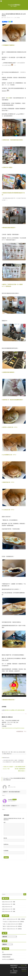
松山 (17, 752)
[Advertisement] (11, 741)
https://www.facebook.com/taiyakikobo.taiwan (13, 728)
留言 (5, 822)
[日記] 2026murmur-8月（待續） (9, 901)
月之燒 (8, 98)
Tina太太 (4, 17)
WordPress (24, 971)
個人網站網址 (6, 850)
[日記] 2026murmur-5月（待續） (9, 909)
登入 (3, 952)
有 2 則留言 (17, 17)
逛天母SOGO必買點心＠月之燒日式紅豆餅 (14, 710)
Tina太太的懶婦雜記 (14, 5)
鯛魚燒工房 (9, 753)
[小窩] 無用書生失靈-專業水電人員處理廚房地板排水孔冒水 (19, 769)
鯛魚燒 (5, 753)
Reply (3, 795)
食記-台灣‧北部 (6, 752)
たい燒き (14, 752)
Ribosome (23, 965)
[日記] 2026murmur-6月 (7, 906)
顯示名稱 (5, 838)
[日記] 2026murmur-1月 (12, 928)
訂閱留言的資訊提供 (6, 956)
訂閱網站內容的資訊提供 (7, 954)
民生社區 (21, 752)
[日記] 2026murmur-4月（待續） (9, 911)
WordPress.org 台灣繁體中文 (8, 959)
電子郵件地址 (6, 844)
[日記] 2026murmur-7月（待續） (9, 904)
